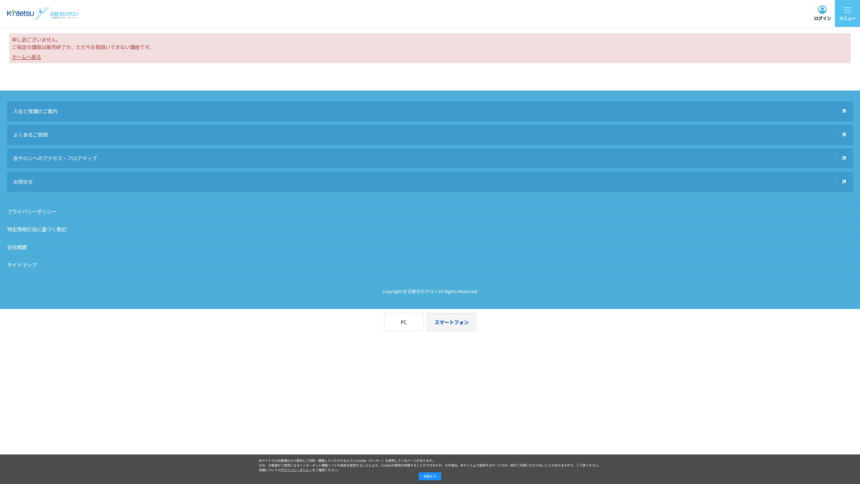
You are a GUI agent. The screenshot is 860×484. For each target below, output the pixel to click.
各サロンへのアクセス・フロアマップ (55, 158)
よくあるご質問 (30, 134)
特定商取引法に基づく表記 (36, 229)
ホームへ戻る (26, 56)
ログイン (822, 18)
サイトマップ (22, 264)
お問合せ (23, 181)
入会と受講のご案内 (35, 111)
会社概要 (17, 247)
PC (404, 322)
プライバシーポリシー (31, 211)
